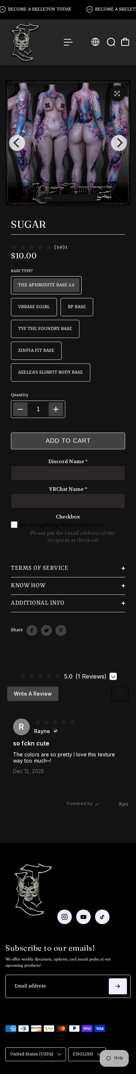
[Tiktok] (102, 917)
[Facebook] (31, 630)
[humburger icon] (68, 42)
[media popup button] (117, 93)
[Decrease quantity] (20, 409)
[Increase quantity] (56, 409)
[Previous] (17, 143)
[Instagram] (64, 917)
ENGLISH (83, 1054)
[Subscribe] (117, 986)
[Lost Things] (31, 42)
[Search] (111, 41)
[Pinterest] (60, 630)
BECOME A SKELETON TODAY (41, 9)
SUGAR (28, 224)
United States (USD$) (31, 1054)
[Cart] (125, 41)
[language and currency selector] (95, 41)
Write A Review (33, 694)
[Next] (119, 143)
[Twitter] (46, 630)
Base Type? (22, 271)
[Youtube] (83, 917)
